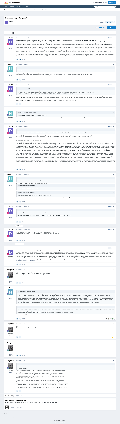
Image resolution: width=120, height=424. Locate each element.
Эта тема (110, 6)
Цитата (23, 59)
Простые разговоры (21, 22)
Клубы (27, 6)
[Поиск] (114, 7)
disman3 (12, 21)
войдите (44, 402)
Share (102, 22)
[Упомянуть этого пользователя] (17, 59)
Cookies (63, 420)
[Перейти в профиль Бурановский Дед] (10, 275)
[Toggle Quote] (18, 67)
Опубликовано (22, 37)
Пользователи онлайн (38, 9)
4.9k (11, 281)
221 (11, 48)
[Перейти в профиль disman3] (6, 22)
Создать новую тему (100, 27)
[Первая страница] (5, 33)
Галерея (18, 9)
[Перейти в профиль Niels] (10, 292)
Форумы (6, 9)
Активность (11, 6)
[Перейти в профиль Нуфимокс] (10, 69)
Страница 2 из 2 (19, 32)
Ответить (111, 27)
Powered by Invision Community (60, 422)
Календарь (12, 9)
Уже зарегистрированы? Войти (99, 2)
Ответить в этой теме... (17, 407)
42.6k (11, 298)
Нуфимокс (10, 64)
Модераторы (29, 9)
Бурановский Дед (10, 270)
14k (11, 75)
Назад (8, 32)
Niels (10, 287)
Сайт (6, 6)
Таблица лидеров (49, 9)
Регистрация (112, 2)
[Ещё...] (114, 37)
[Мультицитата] (20, 59)
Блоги (23, 9)
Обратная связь (57, 420)
